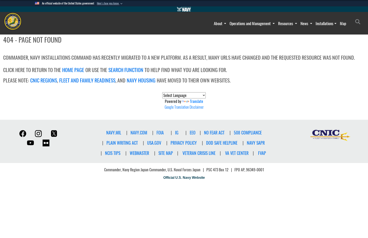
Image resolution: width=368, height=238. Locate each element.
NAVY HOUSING (141, 80)
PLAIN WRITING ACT (122, 143)
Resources (286, 23)
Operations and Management (251, 23)
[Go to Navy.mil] (184, 9)
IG (176, 133)
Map (343, 23)
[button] (110, 3)
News (304, 23)
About (218, 23)
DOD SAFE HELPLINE (221, 143)
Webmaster (139, 153)
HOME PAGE (73, 69)
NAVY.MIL (113, 133)
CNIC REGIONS (43, 80)
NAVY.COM (139, 133)
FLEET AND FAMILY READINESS (87, 80)
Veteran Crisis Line (199, 153)
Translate (196, 101)
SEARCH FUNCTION (125, 69)
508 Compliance (248, 133)
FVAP (262, 153)
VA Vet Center (237, 153)
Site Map (165, 153)
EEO (193, 133)
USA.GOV (154, 143)
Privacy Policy (184, 143)
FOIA (160, 133)
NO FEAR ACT (214, 133)
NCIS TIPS (112, 153)
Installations (324, 23)
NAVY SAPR (256, 143)
